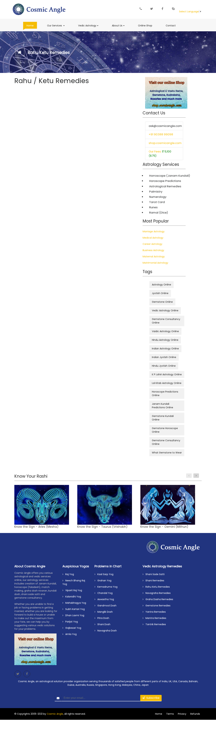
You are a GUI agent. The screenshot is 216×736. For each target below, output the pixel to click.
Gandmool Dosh (105, 605)
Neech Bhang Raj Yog (73, 582)
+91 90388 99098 (161, 134)
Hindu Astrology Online (165, 340)
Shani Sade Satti (154, 574)
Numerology (157, 197)
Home (31, 25)
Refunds (195, 714)
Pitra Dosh (102, 618)
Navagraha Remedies (157, 593)
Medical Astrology (153, 237)
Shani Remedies (153, 580)
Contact (171, 25)
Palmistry (155, 191)
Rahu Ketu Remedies (49, 52)
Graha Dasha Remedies (158, 599)
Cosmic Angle (55, 714)
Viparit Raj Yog (72, 590)
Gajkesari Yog (72, 628)
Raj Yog (68, 574)
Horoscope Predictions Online (165, 393)
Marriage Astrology (154, 231)
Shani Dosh (102, 624)
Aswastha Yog (104, 599)
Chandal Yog (104, 593)
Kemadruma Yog (106, 586)
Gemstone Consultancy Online (166, 320)
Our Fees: (160, 153)
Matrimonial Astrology (155, 262)
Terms (170, 714)
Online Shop (145, 25)
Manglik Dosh (104, 612)
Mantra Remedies (154, 618)
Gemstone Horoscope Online (165, 430)
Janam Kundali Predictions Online (162, 405)
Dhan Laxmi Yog (73, 615)
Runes (153, 207)
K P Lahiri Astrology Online (167, 374)
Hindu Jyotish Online (164, 365)
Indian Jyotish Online (164, 357)
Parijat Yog (70, 621)
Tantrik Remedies (154, 624)
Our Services (57, 25)
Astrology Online (161, 284)
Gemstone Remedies (156, 605)
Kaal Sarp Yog (104, 574)
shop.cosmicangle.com (165, 143)
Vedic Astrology (90, 25)
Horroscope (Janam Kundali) (166, 176)
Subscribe (152, 698)
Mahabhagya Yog (74, 603)
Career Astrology (152, 244)
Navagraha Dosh (106, 630)
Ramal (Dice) (158, 212)
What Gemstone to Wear (167, 452)
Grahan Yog (103, 580)
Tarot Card (157, 202)
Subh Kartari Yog (74, 609)
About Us (120, 25)
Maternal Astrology (154, 256)
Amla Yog (70, 634)
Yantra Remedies (154, 612)
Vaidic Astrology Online (165, 331)
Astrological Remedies (165, 186)
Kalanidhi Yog (72, 596)
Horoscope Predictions (165, 181)
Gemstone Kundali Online (163, 417)
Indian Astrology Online (165, 348)
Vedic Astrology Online (165, 310)
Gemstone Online (162, 302)
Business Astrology (153, 250)
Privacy (182, 714)
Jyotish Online (160, 293)
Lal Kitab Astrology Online (166, 383)
